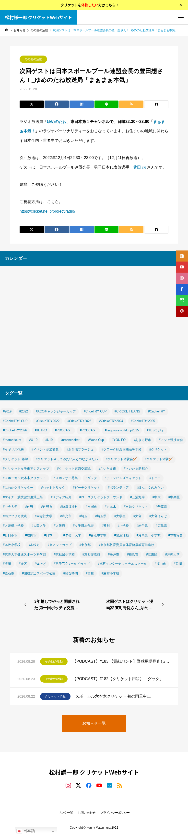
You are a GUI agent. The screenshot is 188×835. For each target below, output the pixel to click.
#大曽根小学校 (13, 525)
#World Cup (95, 440)
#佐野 (29, 507)
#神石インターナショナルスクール (122, 564)
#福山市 (160, 564)
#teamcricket (12, 440)
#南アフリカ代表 (15, 516)
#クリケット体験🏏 (159, 459)
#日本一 (50, 535)
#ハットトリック (53, 487)
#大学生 (120, 516)
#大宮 (137, 516)
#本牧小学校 (12, 545)
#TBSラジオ (155, 430)
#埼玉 (83, 516)
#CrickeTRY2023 (79, 421)
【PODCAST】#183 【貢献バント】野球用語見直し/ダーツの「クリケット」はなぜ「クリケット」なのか (121, 661)
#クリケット (158, 449)
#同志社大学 (43, 516)
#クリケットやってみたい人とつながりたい (67, 459)
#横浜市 (132, 554)
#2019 (7, 411)
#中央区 (174, 497)
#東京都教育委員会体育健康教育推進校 (126, 545)
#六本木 (110, 507)
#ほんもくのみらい (150, 487)
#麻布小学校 (110, 573)
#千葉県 (161, 507)
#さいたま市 (107, 468)
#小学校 (123, 525)
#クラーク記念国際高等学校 (121, 449)
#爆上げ (40, 564)
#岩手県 (142, 525)
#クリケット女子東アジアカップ (26, 468)
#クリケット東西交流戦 (74, 468)
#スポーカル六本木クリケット (24, 478)
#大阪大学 (39, 525)
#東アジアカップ (59, 545)
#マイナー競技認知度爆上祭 (23, 497)
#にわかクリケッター (18, 487)
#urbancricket (70, 440)
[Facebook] (89, 785)
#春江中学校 (97, 535)
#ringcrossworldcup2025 (122, 430)
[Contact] (109, 785)
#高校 (90, 573)
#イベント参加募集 (45, 449)
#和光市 (65, 516)
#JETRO (41, 430)
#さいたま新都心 (136, 468)
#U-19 (33, 440)
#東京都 (85, 545)
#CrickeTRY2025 (143, 421)
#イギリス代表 (13, 449)
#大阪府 (59, 525)
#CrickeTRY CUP (15, 421)
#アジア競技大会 (171, 440)
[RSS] (119, 785)
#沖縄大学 (172, 554)
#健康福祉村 (69, 507)
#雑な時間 (70, 573)
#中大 (157, 497)
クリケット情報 (55, 696)
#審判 (106, 525)
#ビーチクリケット (86, 487)
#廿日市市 (10, 535)
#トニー (155, 478)
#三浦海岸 (137, 497)
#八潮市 (91, 507)
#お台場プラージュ (80, 449)
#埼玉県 (100, 516)
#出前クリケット (136, 507)
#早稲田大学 (72, 535)
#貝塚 (178, 564)
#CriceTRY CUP (95, 411)
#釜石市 (8, 573)
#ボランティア (118, 487)
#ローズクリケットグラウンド (100, 497)
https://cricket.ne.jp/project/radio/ (47, 211)
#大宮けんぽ (158, 516)
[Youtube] (99, 785)
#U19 (49, 440)
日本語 (28, 831)
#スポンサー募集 (66, 478)
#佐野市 (46, 507)
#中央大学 (10, 507)
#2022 (23, 411)
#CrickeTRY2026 (15, 430)
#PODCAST (88, 430)
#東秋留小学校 (64, 554)
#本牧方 (34, 545)
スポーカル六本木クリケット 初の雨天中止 (113, 696)
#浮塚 (7, 564)
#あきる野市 (142, 440)
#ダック (91, 478)
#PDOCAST (63, 430)
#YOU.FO (119, 440)
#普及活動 (121, 535)
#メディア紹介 (61, 497)
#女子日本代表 (83, 525)
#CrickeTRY (156, 411)
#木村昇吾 (175, 535)
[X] (78, 785)
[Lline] (106, 104)
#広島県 (161, 525)
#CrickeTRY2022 (47, 421)
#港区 (23, 564)
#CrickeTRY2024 (111, 421)
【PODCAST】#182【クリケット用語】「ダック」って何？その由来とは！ (121, 679)
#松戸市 (113, 554)
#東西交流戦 (91, 554)
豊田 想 (139, 167)
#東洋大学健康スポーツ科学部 (24, 554)
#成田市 (30, 535)
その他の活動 (33, 59)
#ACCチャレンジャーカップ (56, 411)
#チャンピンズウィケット (123, 478)
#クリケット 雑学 (15, 459)
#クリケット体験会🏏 (121, 459)
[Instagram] (68, 785)
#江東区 (151, 554)
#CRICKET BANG (127, 411)
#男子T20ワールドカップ (72, 564)
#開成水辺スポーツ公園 (39, 573)
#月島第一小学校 (149, 535)
